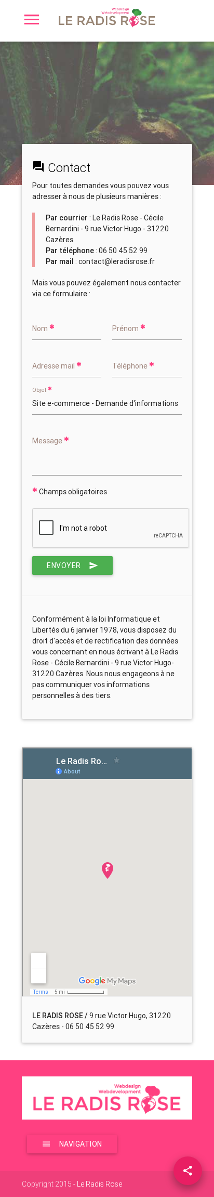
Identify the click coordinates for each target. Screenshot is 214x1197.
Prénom (126, 328)
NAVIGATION (80, 1144)
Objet (40, 390)
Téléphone (130, 366)
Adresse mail (54, 366)
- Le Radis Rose (97, 1184)
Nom (40, 328)
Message (48, 440)
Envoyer (64, 565)
